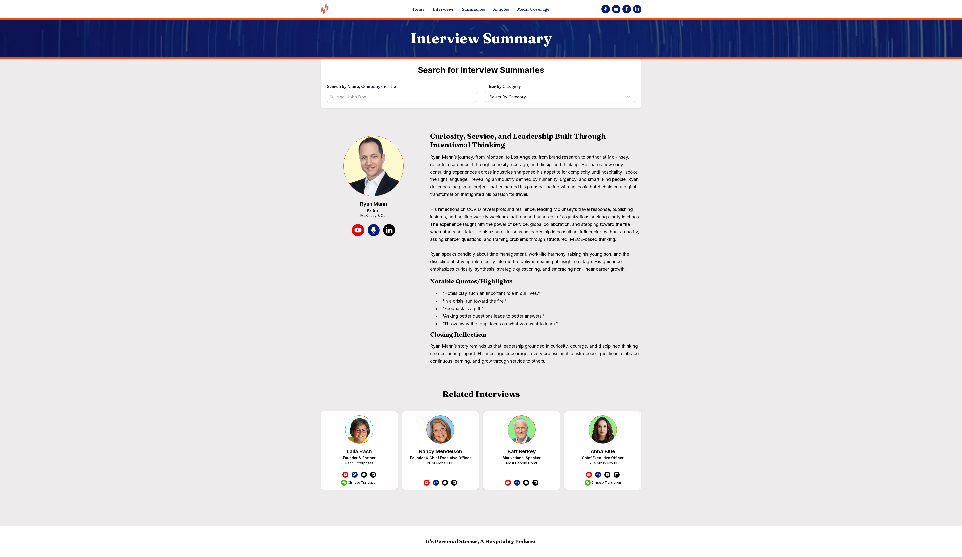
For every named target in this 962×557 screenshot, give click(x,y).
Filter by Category (503, 86)
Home (419, 9)
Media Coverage (533, 9)
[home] (353, 9)
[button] (560, 97)
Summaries (473, 9)
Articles (501, 9)
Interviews (443, 9)
